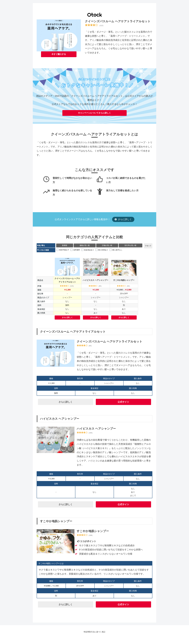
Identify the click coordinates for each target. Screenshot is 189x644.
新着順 (64, 245)
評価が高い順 (107, 245)
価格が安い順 (85, 245)
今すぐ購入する (59, 54)
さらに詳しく (124, 219)
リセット (148, 246)
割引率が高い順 (130, 245)
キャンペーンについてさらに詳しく (94, 113)
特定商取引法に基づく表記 (94, 632)
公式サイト (123, 402)
